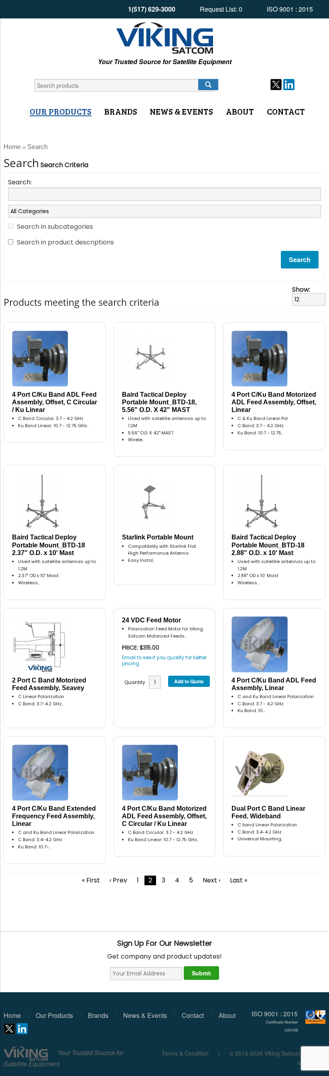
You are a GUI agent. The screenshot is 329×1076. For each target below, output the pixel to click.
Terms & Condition (185, 1053)
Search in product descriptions (65, 242)
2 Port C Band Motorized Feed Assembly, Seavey (49, 684)
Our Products (60, 111)
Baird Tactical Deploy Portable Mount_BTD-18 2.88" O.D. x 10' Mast (268, 545)
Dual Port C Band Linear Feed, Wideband (268, 812)
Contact (286, 111)
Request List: (221, 9)
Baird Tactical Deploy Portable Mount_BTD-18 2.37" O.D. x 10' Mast (48, 545)
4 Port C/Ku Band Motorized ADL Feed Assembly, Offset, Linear (274, 402)
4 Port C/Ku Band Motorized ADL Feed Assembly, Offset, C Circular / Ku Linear (164, 816)
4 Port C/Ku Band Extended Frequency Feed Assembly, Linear (54, 816)
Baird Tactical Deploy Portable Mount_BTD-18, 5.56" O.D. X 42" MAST (159, 402)
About (240, 111)
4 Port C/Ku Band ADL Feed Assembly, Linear (274, 684)
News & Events (181, 111)
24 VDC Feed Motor (151, 620)
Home (12, 146)
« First (91, 880)
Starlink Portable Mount (157, 537)
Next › (211, 880)
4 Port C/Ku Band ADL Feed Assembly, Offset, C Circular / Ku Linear (54, 402)
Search (37, 146)
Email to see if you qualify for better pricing (164, 660)
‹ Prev (118, 880)
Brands (120, 111)
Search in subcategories (55, 226)
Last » (238, 880)
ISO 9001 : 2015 (290, 9)
